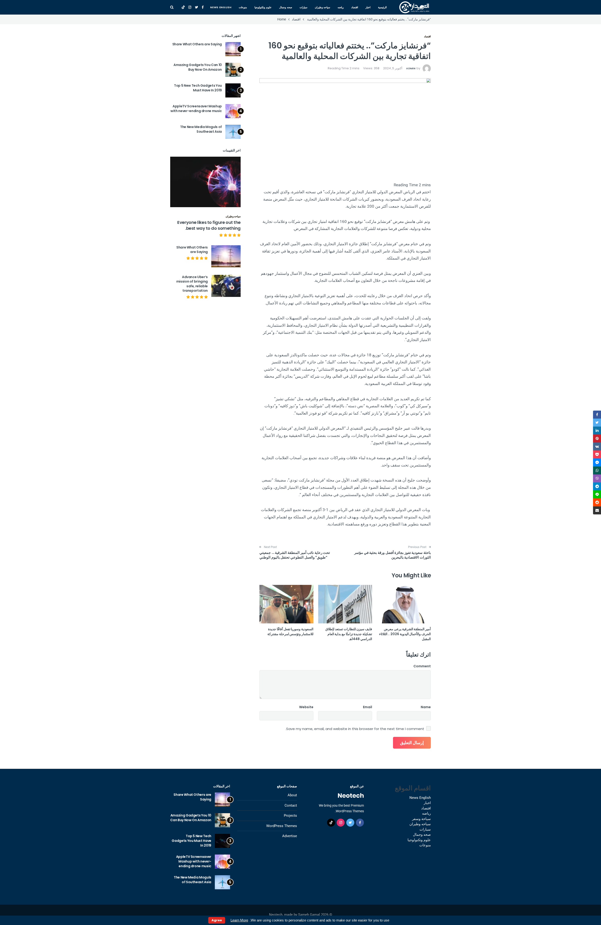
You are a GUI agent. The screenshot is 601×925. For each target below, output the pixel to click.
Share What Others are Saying (197, 44)
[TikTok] (183, 7)
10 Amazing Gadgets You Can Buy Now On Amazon (197, 67)
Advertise (289, 836)
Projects (290, 815)
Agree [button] (217, 920)
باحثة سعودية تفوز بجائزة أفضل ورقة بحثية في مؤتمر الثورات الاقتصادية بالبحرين (392, 555)
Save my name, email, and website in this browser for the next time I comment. (354, 729)
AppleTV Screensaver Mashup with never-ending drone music (196, 108)
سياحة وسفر (421, 819)
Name (426, 707)
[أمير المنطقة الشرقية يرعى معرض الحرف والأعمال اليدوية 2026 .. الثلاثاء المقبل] (404, 604)
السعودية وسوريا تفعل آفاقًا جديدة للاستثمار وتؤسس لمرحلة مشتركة (290, 631)
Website (306, 707)
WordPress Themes (281, 826)
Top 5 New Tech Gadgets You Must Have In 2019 (198, 88)
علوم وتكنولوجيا (263, 7)
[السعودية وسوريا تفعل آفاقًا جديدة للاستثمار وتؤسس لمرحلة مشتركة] (286, 604)
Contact (291, 805)
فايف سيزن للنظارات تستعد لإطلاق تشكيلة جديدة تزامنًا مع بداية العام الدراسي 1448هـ (348, 634)
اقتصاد (354, 7)
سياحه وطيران (322, 7)
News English (220, 7)
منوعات (243, 7)
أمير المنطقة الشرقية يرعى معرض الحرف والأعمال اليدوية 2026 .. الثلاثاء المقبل (405, 634)
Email (367, 707)
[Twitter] (196, 7)
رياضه (341, 7)
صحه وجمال (285, 7)
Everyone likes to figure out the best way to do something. (209, 225)
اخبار (368, 7)
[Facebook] (203, 7)
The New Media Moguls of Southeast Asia (201, 129)
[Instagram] (189, 7)
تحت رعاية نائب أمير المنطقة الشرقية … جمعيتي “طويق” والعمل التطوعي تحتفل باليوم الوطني (294, 555)
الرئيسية (382, 7)
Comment (422, 666)
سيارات (303, 7)
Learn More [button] (239, 920)
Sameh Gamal (309, 915)
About (292, 795)
